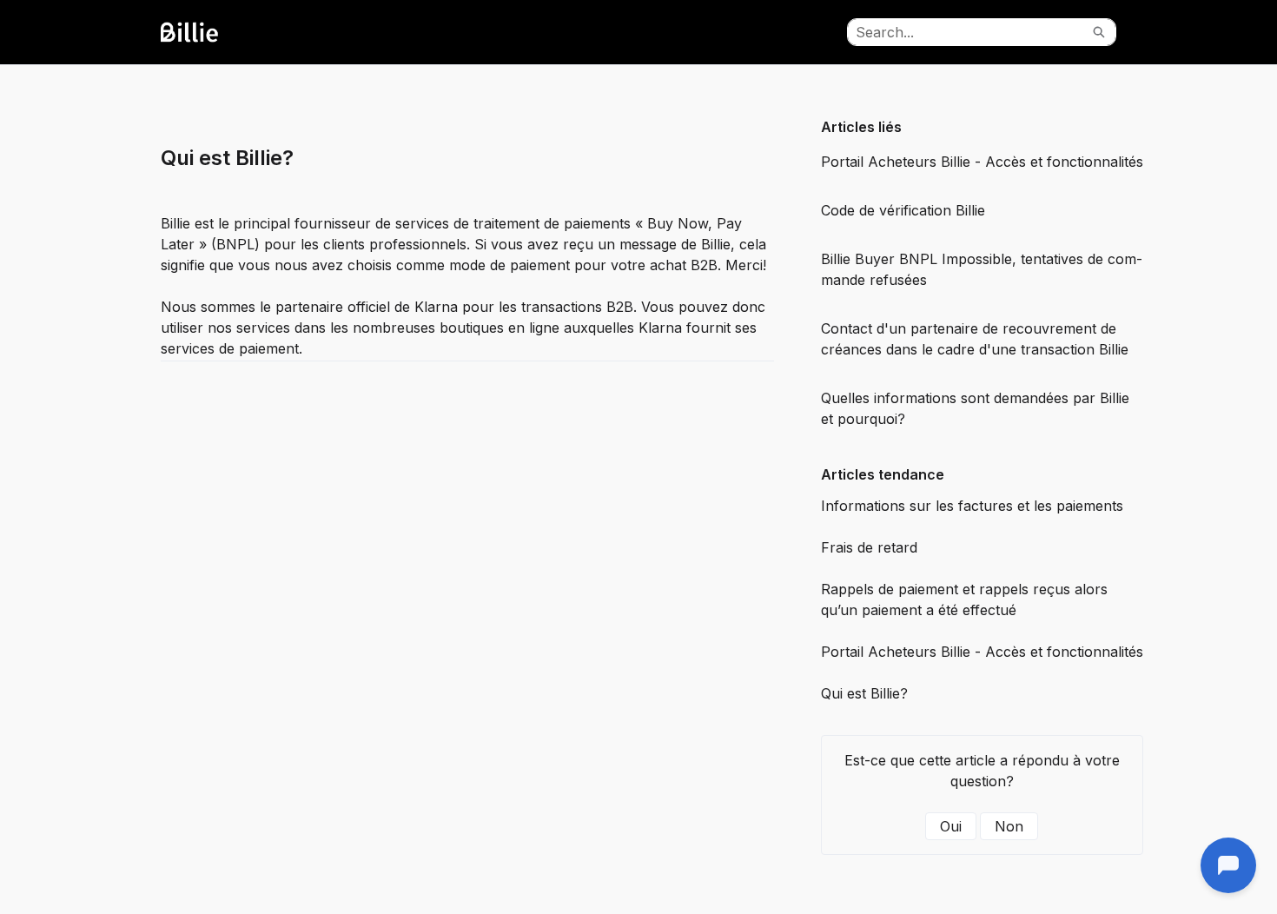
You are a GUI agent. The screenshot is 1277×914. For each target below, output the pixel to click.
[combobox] (965, 32)
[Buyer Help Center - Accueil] (208, 32)
